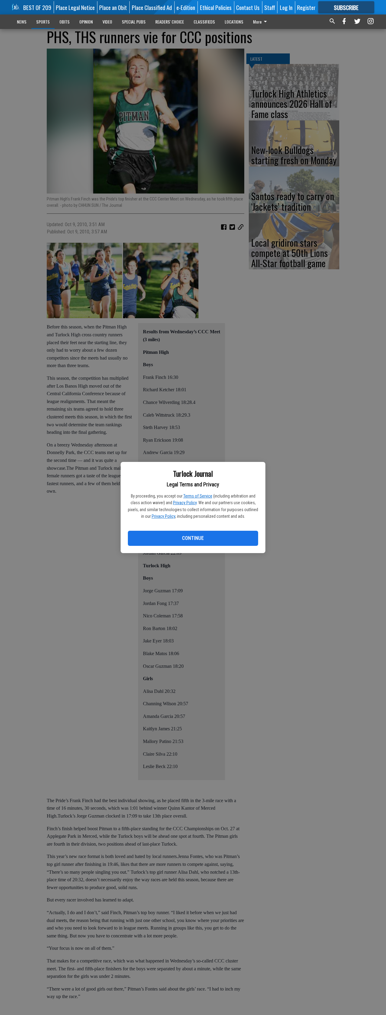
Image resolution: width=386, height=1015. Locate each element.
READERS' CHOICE (169, 21)
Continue (193, 538)
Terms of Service (197, 496)
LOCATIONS (234, 21)
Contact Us (248, 7)
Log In (286, 7)
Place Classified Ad (152, 7)
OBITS (64, 21)
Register (306, 7)
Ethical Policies (216, 7)
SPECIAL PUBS (134, 21)
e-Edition (185, 7)
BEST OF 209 (37, 7)
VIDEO (107, 21)
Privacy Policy (185, 502)
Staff (269, 7)
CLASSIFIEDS (204, 21)
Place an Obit (113, 7)
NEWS (22, 21)
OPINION (86, 21)
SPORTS (43, 21)
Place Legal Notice (75, 7)
